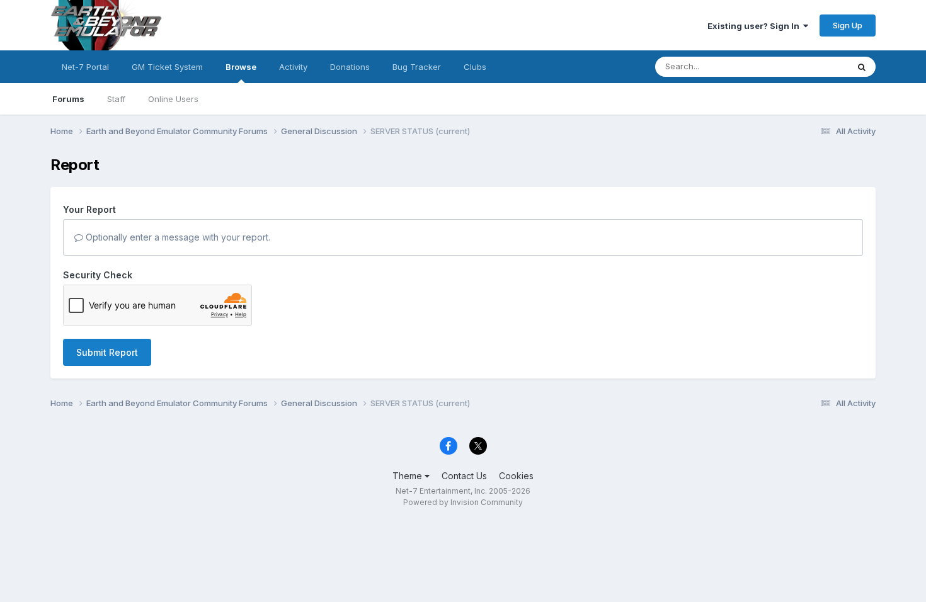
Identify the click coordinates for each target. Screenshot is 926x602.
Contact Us (464, 475)
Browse (241, 67)
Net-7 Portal (85, 67)
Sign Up (847, 25)
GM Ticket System (167, 67)
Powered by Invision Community (463, 502)
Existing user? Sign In (755, 26)
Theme (408, 475)
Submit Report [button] (107, 352)
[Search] (862, 67)
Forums (68, 99)
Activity (293, 67)
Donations (350, 67)
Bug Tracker (416, 67)
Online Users (173, 99)
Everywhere (809, 66)
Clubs (475, 67)
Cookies (516, 475)
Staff (116, 99)
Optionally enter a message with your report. (176, 237)
